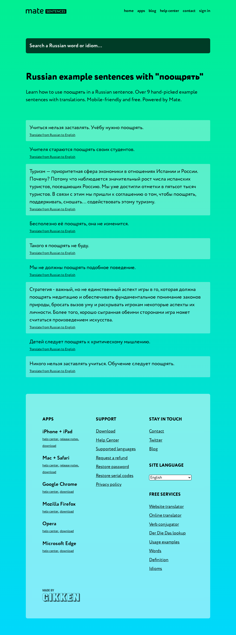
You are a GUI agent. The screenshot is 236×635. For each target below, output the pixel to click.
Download (49, 446)
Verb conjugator (164, 524)
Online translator (165, 515)
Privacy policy (108, 484)
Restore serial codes (114, 475)
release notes (69, 439)
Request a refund (112, 458)
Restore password (112, 466)
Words (155, 551)
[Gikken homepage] (61, 595)
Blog (152, 10)
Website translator (166, 506)
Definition (158, 560)
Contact (189, 10)
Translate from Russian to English (52, 135)
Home (129, 10)
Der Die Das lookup (167, 533)
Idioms (155, 568)
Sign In (204, 10)
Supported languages (116, 449)
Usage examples (164, 542)
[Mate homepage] (46, 11)
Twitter (155, 440)
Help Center (169, 10)
